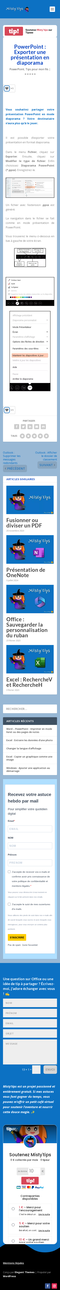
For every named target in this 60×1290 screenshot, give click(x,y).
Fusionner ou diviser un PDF (24, 523)
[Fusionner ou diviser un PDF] (30, 500)
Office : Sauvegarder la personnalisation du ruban (27, 627)
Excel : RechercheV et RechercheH (29, 682)
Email (11, 821)
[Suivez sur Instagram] (54, 1286)
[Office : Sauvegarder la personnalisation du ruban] (30, 599)
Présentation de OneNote (25, 572)
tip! (14, 31)
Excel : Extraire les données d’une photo (29, 740)
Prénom (12, 854)
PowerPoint (17, 69)
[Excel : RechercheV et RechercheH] (30, 659)
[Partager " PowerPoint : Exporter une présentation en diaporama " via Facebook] (16, 426)
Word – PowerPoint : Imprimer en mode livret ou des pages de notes (29, 730)
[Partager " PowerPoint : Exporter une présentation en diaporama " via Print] (43, 426)
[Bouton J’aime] (7, 88)
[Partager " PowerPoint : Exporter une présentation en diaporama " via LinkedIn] (30, 426)
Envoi (50, 1069)
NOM (10, 837)
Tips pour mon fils (37, 69)
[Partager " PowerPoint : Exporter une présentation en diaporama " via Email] (36, 426)
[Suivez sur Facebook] (47, 1286)
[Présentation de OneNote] (30, 549)
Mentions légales (13, 1263)
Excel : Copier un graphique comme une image (29, 758)
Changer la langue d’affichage (23, 748)
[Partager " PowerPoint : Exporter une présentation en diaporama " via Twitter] (23, 426)
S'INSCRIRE (17, 937)
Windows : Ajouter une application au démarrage (28, 769)
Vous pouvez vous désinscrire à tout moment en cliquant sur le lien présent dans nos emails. (27, 894)
